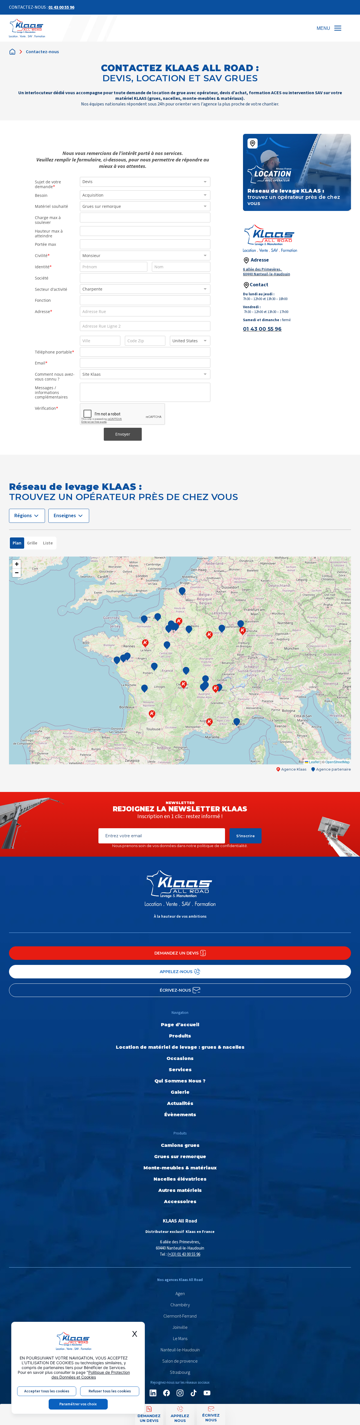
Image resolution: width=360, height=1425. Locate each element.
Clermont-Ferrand (180, 1316)
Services (180, 1069)
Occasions (180, 1058)
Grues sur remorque (180, 1156)
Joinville (180, 1327)
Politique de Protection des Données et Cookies (90, 1374)
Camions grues (180, 1145)
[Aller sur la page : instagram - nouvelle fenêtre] (180, 1393)
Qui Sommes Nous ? (180, 1081)
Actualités (180, 1103)
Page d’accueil (180, 1024)
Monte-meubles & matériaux (180, 1167)
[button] (152, 714)
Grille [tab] (32, 543)
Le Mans (180, 1338)
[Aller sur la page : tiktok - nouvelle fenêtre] (193, 1393)
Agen (180, 1293)
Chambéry (180, 1305)
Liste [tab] (48, 543)
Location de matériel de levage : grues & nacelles (180, 1047)
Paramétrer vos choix (78, 1404)
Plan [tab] (17, 543)
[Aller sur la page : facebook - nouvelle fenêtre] (166, 1393)
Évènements (180, 1114)
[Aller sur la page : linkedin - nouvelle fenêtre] (153, 1393)
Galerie (180, 1092)
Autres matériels (180, 1190)
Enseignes (65, 515)
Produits (180, 1036)
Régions (23, 515)
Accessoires (180, 1201)
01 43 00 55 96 (61, 7)
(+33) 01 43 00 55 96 (184, 1254)
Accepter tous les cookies (46, 1391)
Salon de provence (180, 1361)
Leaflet (314, 761)
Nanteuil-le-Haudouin (180, 1350)
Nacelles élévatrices (180, 1179)
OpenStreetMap (337, 761)
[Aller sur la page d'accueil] (27, 28)
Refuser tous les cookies (110, 1391)
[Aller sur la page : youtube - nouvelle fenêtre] (207, 1393)
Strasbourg (180, 1372)
